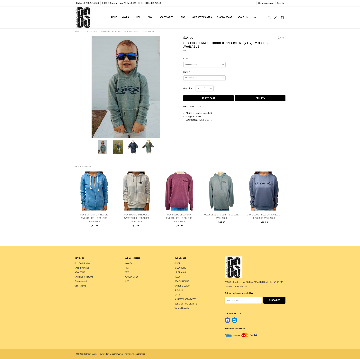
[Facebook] (227, 320)
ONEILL (178, 263)
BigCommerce (116, 354)
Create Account (266, 3)
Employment (81, 281)
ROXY (177, 277)
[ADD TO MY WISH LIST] (108, 181)
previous (69, 202)
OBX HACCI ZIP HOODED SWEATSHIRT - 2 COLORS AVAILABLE (136, 218)
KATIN (177, 295)
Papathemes (139, 354)
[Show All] (254, 17)
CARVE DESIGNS (183, 286)
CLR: (186, 58)
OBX (150, 17)
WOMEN (125, 17)
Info (199, 106)
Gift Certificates (202, 17)
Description (188, 106)
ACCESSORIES (166, 17)
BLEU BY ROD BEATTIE (186, 304)
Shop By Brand (224, 17)
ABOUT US (243, 17)
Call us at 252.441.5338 (87, 3)
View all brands (182, 308)
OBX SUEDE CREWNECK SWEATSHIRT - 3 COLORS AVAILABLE (179, 218)
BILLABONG (180, 268)
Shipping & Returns (84, 277)
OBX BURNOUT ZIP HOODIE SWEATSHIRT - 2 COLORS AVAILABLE (94, 218)
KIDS (183, 17)
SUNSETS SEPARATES (185, 299)
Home (114, 17)
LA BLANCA (180, 272)
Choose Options (94, 204)
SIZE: (186, 72)
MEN (138, 17)
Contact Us (80, 286)
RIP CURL (179, 290)
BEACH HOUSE (182, 281)
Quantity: (187, 88)
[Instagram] (234, 320)
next (289, 202)
